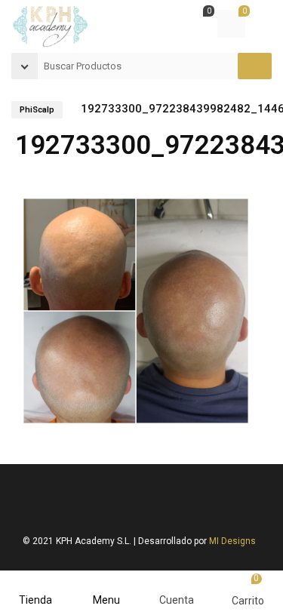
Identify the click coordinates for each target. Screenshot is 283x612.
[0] (195, 26)
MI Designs (232, 541)
